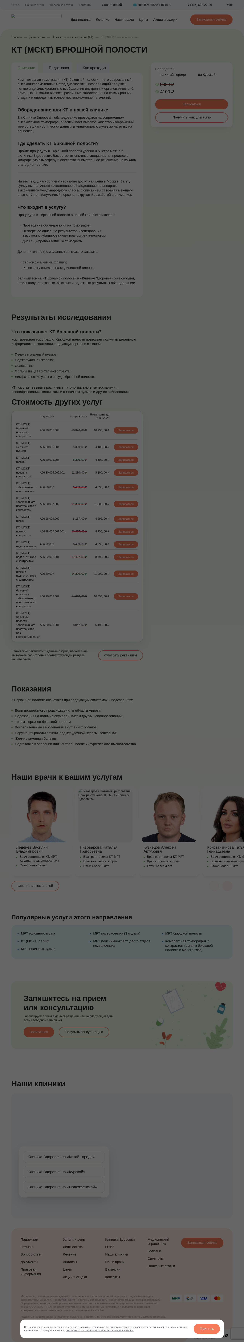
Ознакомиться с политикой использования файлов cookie (100, 1330)
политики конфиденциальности (164, 1327)
